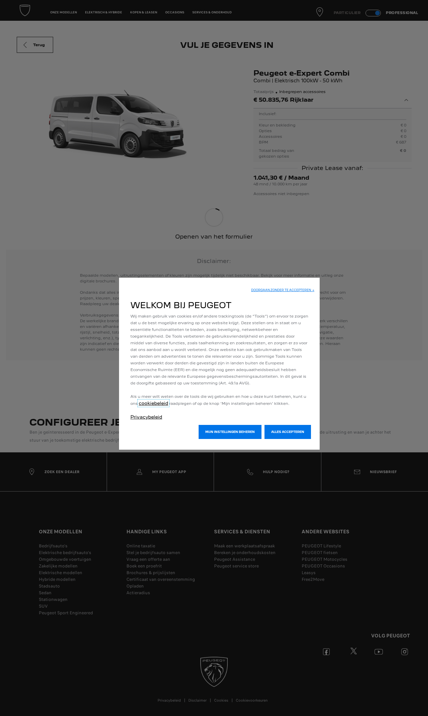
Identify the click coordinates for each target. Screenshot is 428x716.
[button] (282, 290)
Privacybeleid (146, 417)
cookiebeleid (153, 403)
